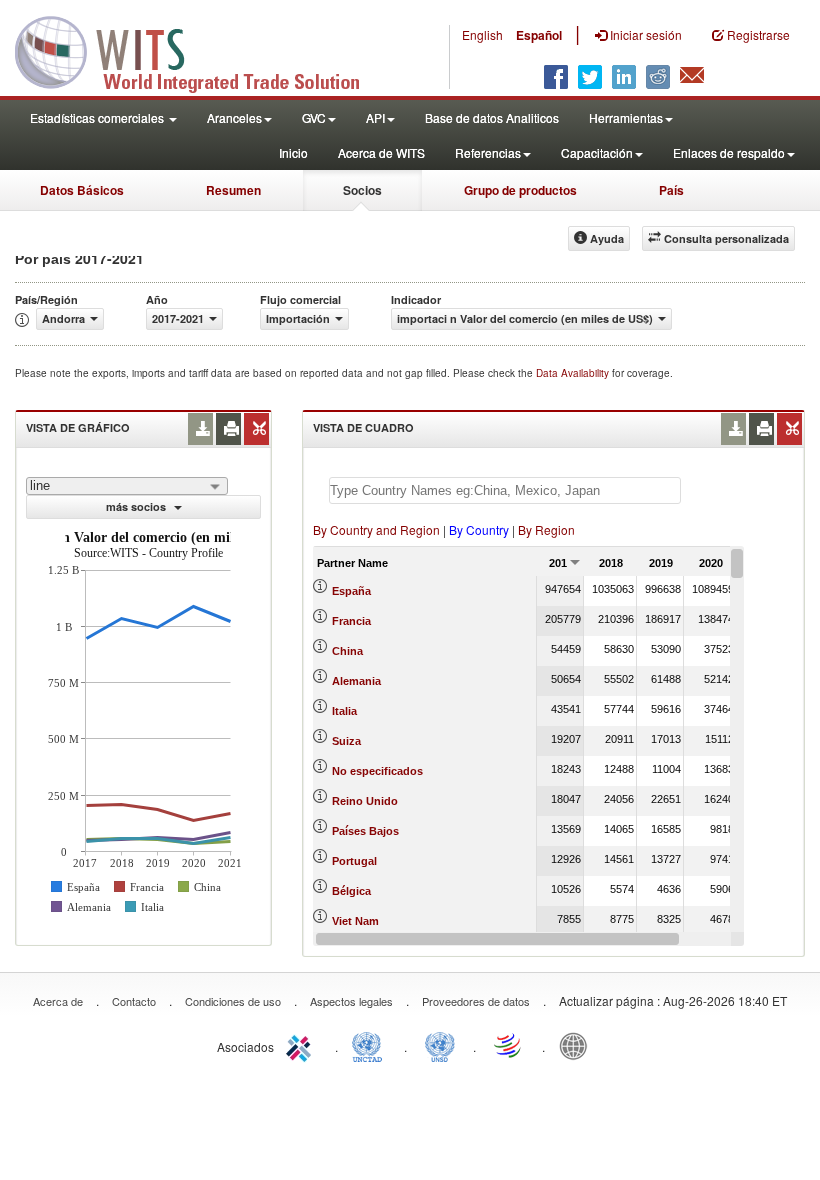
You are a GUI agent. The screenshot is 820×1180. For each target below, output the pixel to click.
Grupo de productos (520, 190)
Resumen (233, 190)
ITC (302, 1045)
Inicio (293, 152)
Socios (362, 190)
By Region (546, 529)
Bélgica (351, 891)
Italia (344, 711)
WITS (200, 50)
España (351, 591)
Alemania (356, 681)
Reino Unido (365, 801)
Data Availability (574, 373)
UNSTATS (440, 1045)
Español (539, 35)
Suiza (346, 741)
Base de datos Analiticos (492, 117)
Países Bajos (365, 831)
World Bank (578, 1045)
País (671, 190)
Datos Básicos (82, 190)
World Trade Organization (509, 1045)
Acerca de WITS (381, 152)
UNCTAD (371, 1045)
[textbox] (505, 490)
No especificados (377, 771)
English (482, 34)
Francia (351, 621)
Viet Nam (355, 921)
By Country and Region (376, 529)
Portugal (354, 861)
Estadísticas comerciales (98, 117)
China (347, 651)
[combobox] (127, 486)
